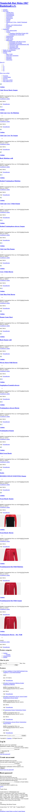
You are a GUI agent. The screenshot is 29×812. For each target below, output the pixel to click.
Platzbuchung (9, 18)
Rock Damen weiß (6, 340)
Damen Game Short (6, 317)
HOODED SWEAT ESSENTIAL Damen (13, 476)
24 (3, 70)
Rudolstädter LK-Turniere (15, 43)
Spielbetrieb (6, 29)
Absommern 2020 (13, 45)
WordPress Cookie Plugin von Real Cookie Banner (12, 811)
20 (3, 69)
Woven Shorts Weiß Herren (8, 362)
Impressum (9, 57)
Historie (8, 20)
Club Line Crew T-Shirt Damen (10, 203)
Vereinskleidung (10, 15)
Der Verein (5, 11)
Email (19, 765)
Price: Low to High (8, 80)
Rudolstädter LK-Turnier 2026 (16, 34)
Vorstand (8, 19)
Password (17, 749)
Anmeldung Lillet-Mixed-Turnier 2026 (18, 33)
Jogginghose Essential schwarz (9, 385)
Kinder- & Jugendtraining (9, 50)
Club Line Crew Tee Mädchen (9, 113)
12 (3, 66)
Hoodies (2, 473)
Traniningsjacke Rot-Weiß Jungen (11, 601)
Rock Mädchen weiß (6, 158)
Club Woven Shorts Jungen (9, 90)
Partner (8, 27)
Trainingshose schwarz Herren (9, 408)
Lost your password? (5, 754)
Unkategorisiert (7, 656)
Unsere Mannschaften (11, 30)
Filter (16, 665)
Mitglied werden (7, 51)
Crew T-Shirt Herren (6, 272)
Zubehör (5, 657)
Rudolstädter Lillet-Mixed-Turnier (17, 41)
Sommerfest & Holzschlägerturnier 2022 (19, 44)
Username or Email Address (21, 747)
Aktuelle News (10, 12)
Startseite (5, 9)
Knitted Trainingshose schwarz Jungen (12, 226)
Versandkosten (6, 104)
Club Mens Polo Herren (7, 294)
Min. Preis (2, 663)
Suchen (24, 735)
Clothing (2, 87)
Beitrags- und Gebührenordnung (14, 25)
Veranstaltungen (10, 14)
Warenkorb (9, 58)
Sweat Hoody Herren (6, 533)
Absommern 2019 (13, 47)
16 (3, 67)
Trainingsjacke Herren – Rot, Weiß (11, 634)
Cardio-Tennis (9, 39)
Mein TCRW (9, 54)
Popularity (5, 75)
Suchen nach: (3, 735)
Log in (1, 769)
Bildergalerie (9, 40)
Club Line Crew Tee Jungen (9, 135)
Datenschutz (9, 59)
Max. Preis (22, 663)
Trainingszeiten (10, 36)
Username (17, 763)
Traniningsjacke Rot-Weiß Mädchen (11, 567)
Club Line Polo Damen (7, 249)
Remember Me (5, 751)
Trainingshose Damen (7, 430)
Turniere (8, 32)
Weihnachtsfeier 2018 (14, 48)
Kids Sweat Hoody (6, 453)
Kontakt (5, 52)
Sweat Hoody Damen (6, 499)
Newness (5, 78)
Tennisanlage (9, 16)
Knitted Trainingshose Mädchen (10, 181)
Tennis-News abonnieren (12, 55)
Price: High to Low (8, 81)
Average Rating (7, 77)
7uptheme (9, 738)
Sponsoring (9, 26)
